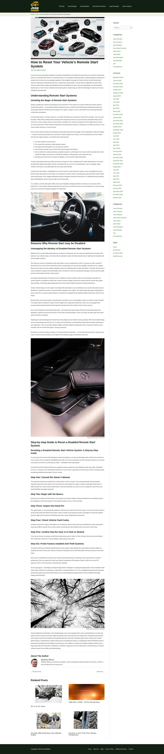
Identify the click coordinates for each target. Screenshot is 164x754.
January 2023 (117, 117)
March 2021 (116, 182)
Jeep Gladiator (84, 6)
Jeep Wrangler (72, 6)
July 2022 (116, 136)
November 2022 (118, 123)
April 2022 (116, 145)
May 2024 (116, 105)
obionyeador (95, 437)
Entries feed (116, 250)
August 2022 (117, 133)
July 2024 (116, 99)
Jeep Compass (127, 6)
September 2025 (118, 77)
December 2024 (118, 83)
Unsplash (102, 437)
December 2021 (118, 157)
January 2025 (117, 80)
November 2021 (118, 160)
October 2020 (117, 197)
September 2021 (118, 163)
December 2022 (118, 120)
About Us (96, 749)
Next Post (100, 671)
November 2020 (118, 194)
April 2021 (116, 179)
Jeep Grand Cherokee (99, 6)
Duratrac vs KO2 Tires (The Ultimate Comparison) (82, 734)
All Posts (61, 6)
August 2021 (117, 167)
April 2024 (116, 108)
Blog (102, 749)
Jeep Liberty (117, 51)
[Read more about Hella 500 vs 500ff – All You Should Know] (86, 692)
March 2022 (116, 148)
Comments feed (118, 253)
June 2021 (116, 173)
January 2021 (117, 188)
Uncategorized (117, 66)
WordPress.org (117, 256)
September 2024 (118, 93)
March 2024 (116, 111)
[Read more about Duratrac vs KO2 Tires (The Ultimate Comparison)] (86, 720)
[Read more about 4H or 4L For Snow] (49, 694)
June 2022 (116, 139)
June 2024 (116, 102)
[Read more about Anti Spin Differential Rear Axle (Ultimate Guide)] (49, 720)
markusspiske (94, 629)
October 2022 (117, 127)
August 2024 (117, 96)
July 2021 (116, 170)
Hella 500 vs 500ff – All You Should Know (84, 702)
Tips (32, 70)
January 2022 (117, 154)
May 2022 (116, 142)
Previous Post (36, 671)
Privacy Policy (109, 749)
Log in (115, 247)
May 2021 (116, 176)
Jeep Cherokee (117, 39)
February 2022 (117, 151)
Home (90, 749)
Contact (131, 749)
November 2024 (118, 86)
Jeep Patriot (116, 54)
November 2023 (118, 114)
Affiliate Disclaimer (121, 749)
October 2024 (117, 90)
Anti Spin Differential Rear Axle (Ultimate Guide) (46, 734)
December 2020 (118, 191)
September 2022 (118, 130)
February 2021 (117, 185)
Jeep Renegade (114, 6)
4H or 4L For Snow (38, 706)
